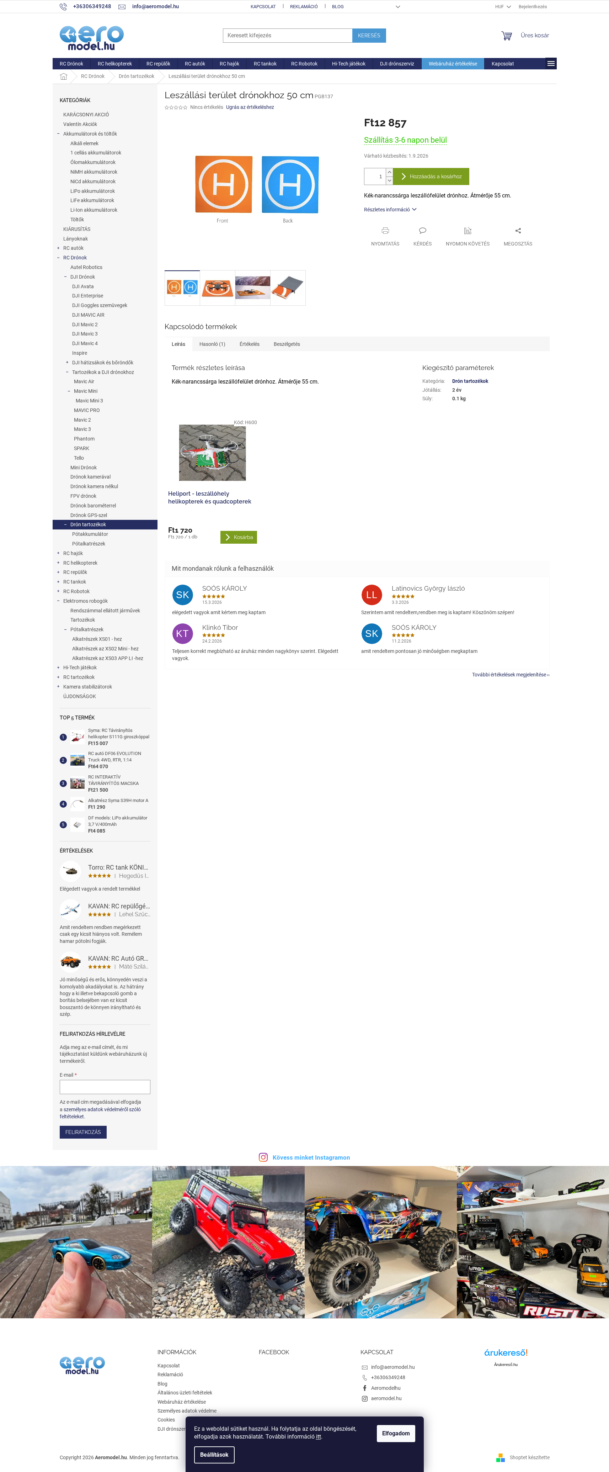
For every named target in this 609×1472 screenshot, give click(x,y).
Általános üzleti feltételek (184, 1393)
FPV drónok (83, 496)
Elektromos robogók (85, 601)
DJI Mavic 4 (85, 343)
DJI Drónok (82, 277)
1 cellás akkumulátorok (95, 152)
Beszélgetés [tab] (287, 344)
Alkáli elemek (84, 143)
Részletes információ (387, 209)
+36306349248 (388, 1377)
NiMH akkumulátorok (93, 172)
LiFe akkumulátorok (92, 200)
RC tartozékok (79, 677)
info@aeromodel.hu (393, 1367)
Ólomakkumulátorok (93, 162)
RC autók (73, 248)
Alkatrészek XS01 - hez (97, 639)
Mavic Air (84, 381)
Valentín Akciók (80, 124)
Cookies (166, 1420)
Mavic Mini (85, 391)
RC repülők (75, 572)
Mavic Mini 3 (89, 400)
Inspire (79, 353)
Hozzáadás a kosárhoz (436, 176)
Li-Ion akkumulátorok (93, 210)
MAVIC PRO (87, 410)
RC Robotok (76, 591)
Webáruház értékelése (181, 1402)
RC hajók (73, 553)
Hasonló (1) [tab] (212, 344)
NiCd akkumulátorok (93, 181)
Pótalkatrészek (88, 544)
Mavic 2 (82, 420)
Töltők (77, 219)
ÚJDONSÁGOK (79, 696)
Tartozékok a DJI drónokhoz (103, 372)
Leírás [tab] (178, 344)
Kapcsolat (263, 6)
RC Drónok (75, 257)
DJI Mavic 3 (85, 334)
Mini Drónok (83, 467)
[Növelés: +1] (389, 172)
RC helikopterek (80, 563)
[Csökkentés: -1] (389, 180)
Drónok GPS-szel (88, 515)
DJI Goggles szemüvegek (99, 305)
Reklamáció (304, 6)
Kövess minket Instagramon (311, 1157)
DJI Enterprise (87, 296)
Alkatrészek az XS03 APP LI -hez (107, 658)
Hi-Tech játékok (80, 667)
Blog (338, 6)
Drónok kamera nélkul (94, 486)
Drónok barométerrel (93, 505)
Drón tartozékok (88, 524)
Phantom (84, 439)
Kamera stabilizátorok (87, 687)
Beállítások (214, 1454)
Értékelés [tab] (250, 344)
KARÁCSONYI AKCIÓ (86, 114)
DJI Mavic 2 (85, 324)
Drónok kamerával (90, 477)
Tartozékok (82, 620)
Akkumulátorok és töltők (90, 134)
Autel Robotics (86, 267)
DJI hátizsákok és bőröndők (102, 362)
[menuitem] (71, 63)
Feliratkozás (83, 1132)
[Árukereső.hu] (506, 1355)
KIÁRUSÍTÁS (76, 229)
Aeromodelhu (386, 1388)
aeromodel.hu (386, 1398)
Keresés (369, 35)
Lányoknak (75, 239)
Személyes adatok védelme (187, 1411)
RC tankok (74, 582)
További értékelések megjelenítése (509, 674)
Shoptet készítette (530, 1457)
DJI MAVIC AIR (88, 315)
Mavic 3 (82, 429)
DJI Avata (83, 286)
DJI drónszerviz (174, 1429)
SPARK (81, 448)
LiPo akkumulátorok (92, 191)
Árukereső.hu (506, 1364)
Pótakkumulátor (90, 534)
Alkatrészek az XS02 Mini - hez (105, 648)
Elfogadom (396, 1433)
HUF (500, 6)
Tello (79, 458)
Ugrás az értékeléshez (250, 107)
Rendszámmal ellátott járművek (105, 610)
